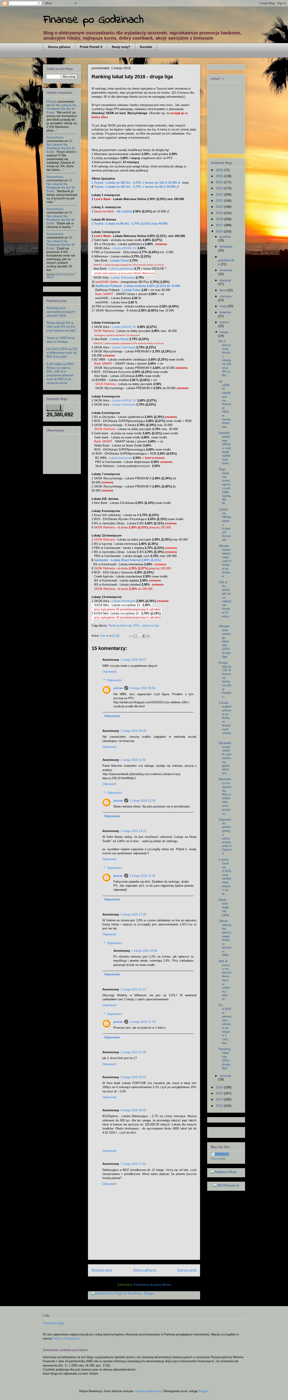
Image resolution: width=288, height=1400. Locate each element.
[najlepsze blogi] (223, 1172)
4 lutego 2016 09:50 (133, 1110)
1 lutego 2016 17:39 (133, 914)
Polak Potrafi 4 (91, 47)
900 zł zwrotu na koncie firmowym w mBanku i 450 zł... (225, 980)
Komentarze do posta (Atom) (152, 1284)
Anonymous (55, 137)
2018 (220, 219)
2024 (220, 182)
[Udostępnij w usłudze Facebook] (144, 636)
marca (224, 322)
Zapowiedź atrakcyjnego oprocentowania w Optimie (225, 836)
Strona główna (59, 47)
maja (223, 306)
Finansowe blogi (53, 1323)
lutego (224, 332)
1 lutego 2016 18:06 (144, 950)
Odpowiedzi (114, 680)
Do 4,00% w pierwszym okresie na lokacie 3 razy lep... (225, 1024)
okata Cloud (119, 260)
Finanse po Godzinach (93, 20)
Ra (137, 286)
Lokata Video (131, 290)
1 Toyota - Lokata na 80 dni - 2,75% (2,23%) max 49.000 (129, 223)
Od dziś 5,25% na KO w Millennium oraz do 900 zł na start (62, 352)
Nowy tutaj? (121, 47)
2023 (220, 188)
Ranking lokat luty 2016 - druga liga (225, 1058)
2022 (220, 194)
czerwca (225, 296)
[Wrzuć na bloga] (135, 636)
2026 (220, 170)
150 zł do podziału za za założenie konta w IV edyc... (225, 601)
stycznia (225, 1076)
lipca (223, 290)
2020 (220, 206)
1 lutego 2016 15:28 (142, 800)
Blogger (203, 1391)
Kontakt (146, 47)
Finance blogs (218, 1158)
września (226, 270)
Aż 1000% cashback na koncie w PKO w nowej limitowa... (225, 404)
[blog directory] (220, 1155)
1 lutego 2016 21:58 (133, 1052)
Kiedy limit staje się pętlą (224, 907)
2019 (220, 213)
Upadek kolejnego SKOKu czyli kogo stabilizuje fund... (225, 448)
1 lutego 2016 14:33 (133, 831)
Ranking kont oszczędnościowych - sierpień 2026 (62, 311)
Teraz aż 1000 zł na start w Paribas (60, 339)
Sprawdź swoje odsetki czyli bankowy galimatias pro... (225, 758)
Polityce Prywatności (66, 1338)
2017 (220, 225)
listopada (226, 246)
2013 (220, 1099)
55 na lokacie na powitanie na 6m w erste (61, 108)
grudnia (225, 236)
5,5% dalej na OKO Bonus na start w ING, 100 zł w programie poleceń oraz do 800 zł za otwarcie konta (60, 373)
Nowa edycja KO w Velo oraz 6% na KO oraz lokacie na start (61, 326)
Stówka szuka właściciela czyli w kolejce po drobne (225, 561)
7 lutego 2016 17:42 (133, 1164)
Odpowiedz (109, 671)
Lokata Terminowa (123, 277)
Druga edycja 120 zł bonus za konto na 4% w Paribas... (225, 679)
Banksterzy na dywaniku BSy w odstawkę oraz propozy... (225, 796)
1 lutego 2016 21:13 (133, 989)
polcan (118, 688)
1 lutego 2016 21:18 (142, 1022)
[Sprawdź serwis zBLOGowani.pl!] (226, 1185)
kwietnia (225, 312)
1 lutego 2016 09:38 (133, 731)
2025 (220, 176)
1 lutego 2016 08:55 (142, 688)
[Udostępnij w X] (139, 636)
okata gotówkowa (121, 268)
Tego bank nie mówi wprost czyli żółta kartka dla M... (225, 486)
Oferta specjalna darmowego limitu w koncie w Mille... (225, 938)
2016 (220, 231)
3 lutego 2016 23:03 (133, 1077)
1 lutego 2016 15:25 (142, 875)
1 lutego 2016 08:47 (133, 659)
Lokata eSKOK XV (124, 248)
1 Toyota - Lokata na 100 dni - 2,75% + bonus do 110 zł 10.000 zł (136, 182)
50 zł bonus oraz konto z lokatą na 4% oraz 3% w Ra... (225, 358)
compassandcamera (148, 1391)
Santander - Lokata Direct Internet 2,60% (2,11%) (127, 560)
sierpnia (225, 280)
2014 (220, 1093)
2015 (220, 1087)
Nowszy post (102, 1270)
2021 (220, 200)
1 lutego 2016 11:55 (133, 760)
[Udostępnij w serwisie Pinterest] (148, 636)
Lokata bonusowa (120, 458)
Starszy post (186, 1270)
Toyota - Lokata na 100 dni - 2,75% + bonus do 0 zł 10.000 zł (136, 186)
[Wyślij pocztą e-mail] (131, 636)
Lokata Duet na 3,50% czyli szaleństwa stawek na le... (225, 876)
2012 (220, 1105)
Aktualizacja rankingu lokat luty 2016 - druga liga (225, 641)
